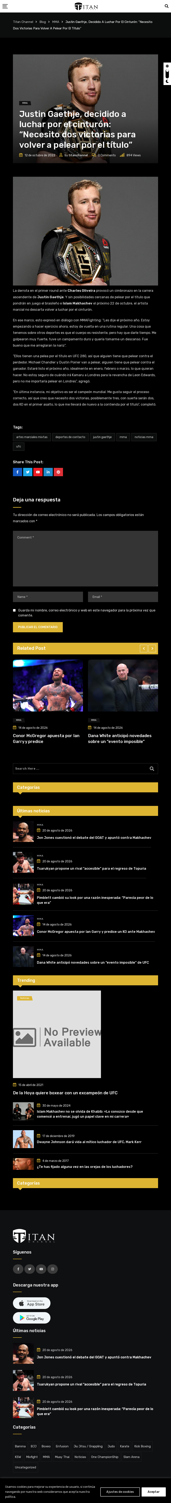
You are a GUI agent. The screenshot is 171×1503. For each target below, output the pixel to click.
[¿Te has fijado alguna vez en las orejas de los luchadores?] (23, 1164)
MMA (123, 437)
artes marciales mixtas (32, 437)
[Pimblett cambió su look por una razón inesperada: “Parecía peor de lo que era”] (23, 894)
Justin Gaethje (102, 437)
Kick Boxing (142, 1446)
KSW (18, 1457)
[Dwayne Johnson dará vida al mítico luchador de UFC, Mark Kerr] (23, 1139)
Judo (111, 1446)
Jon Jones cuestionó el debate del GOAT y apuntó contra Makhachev (94, 838)
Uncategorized (25, 1467)
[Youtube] (38, 472)
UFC (18, 446)
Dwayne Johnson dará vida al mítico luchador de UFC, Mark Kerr (89, 1142)
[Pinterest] (58, 472)
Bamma (20, 1446)
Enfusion (62, 1446)
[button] (143, 648)
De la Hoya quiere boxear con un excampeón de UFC (65, 1092)
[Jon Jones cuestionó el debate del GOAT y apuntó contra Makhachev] (23, 831)
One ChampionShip (104, 1457)
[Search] (166, 6)
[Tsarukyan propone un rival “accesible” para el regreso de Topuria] (23, 862)
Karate (124, 1446)
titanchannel (78, 155)
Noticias (80, 1457)
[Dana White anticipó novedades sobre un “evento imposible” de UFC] (23, 956)
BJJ (33, 1446)
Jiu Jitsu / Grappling (88, 1446)
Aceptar (154, 1492)
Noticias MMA (144, 437)
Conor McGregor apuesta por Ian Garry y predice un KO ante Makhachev (96, 932)
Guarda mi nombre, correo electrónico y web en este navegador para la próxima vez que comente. (86, 612)
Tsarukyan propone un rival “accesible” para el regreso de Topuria (91, 868)
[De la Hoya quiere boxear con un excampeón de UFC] (85, 1034)
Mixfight (32, 1457)
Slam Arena (131, 1457)
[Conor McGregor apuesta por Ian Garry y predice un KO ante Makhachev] (23, 925)
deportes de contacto (70, 437)
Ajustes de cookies (120, 1492)
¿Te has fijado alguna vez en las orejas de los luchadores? (85, 1167)
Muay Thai (62, 1457)
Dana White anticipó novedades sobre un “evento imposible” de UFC (93, 962)
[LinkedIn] (48, 472)
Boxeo (46, 1446)
